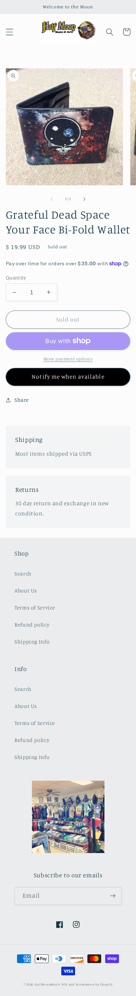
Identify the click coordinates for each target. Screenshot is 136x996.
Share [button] (22, 400)
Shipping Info (32, 641)
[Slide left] (51, 199)
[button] (9, 32)
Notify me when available (68, 376)
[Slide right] (84, 199)
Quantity (16, 277)
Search (23, 573)
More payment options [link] (68, 359)
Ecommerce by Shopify (94, 984)
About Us (26, 590)
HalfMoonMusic (47, 984)
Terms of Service (35, 607)
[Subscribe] (112, 896)
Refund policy (32, 624)
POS (64, 984)
